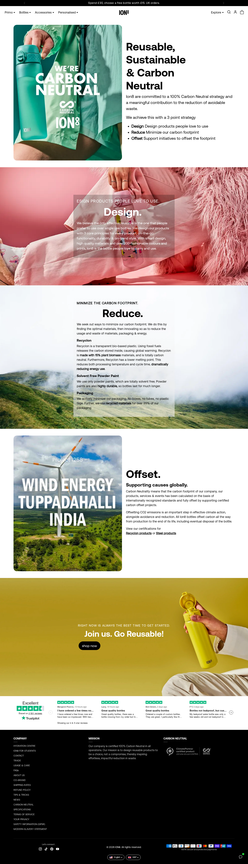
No (124, 462)
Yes (124, 448)
